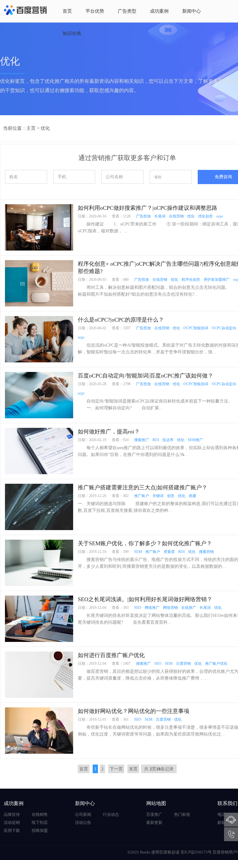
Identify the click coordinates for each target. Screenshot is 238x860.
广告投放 (143, 216)
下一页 (116, 769)
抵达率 (168, 440)
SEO (137, 607)
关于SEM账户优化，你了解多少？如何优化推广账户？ (145, 543)
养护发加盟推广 (217, 279)
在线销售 (40, 814)
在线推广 (188, 607)
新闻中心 (191, 11)
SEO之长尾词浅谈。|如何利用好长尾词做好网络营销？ (145, 599)
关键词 (158, 496)
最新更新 (154, 822)
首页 (67, 11)
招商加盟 (40, 830)
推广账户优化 (216, 663)
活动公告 (83, 822)
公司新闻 (83, 814)
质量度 (169, 552)
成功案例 (159, 11)
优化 (45, 128)
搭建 (192, 496)
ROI (155, 440)
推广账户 (141, 496)
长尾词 (159, 216)
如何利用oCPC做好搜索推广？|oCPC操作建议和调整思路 (147, 208)
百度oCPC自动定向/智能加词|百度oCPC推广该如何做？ (145, 376)
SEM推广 (195, 440)
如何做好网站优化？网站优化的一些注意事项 (133, 711)
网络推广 (152, 607)
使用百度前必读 (165, 852)
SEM (138, 552)
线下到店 (40, 822)
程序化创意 (191, 279)
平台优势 (95, 11)
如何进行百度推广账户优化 (111, 655)
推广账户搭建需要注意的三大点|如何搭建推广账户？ (142, 487)
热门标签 (182, 814)
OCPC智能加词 (195, 328)
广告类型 (127, 11)
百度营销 (183, 663)
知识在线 (72, 33)
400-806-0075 (231, 834)
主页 (31, 128)
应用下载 (12, 830)
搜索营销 (206, 552)
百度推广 (154, 814)
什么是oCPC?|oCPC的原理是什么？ (121, 320)
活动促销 (12, 822)
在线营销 (176, 216)
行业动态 (111, 814)
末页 (133, 769)
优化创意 (205, 216)
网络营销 (170, 607)
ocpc (219, 216)
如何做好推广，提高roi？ (109, 431)
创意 (170, 496)
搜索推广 (141, 440)
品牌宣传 (12, 814)
